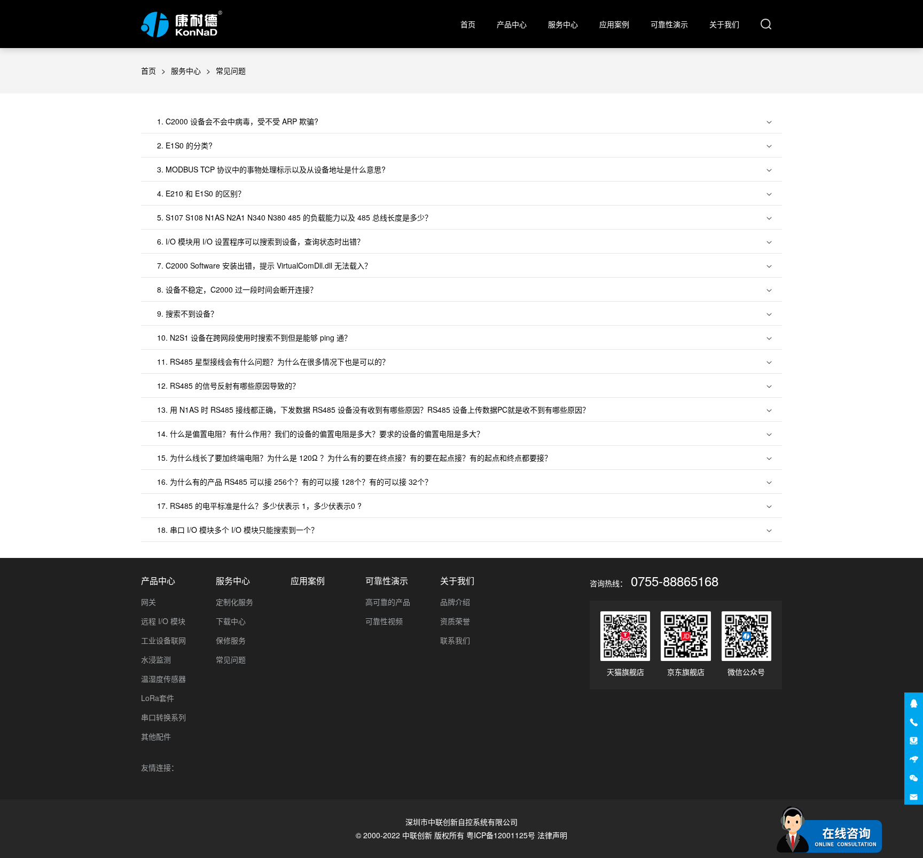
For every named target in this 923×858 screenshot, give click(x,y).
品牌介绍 (455, 601)
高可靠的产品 (387, 601)
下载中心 (231, 621)
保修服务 (231, 640)
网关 (148, 601)
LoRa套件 (157, 697)
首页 (467, 24)
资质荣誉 (455, 621)
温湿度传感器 (163, 678)
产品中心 (512, 24)
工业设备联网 (163, 640)
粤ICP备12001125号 (500, 835)
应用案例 (614, 24)
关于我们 (724, 24)
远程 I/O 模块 (163, 621)
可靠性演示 (669, 24)
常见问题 (231, 659)
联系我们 (455, 640)
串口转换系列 (163, 717)
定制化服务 (234, 601)
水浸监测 (156, 659)
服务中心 (563, 24)
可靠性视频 (384, 621)
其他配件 (156, 736)
